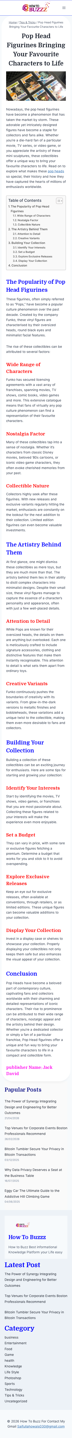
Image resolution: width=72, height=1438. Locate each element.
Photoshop (13, 1378)
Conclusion (19, 265)
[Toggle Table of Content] (57, 201)
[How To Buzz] (36, 7)
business (11, 1337)
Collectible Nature (29, 224)
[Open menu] (63, 8)
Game (9, 1355)
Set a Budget (26, 251)
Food (8, 1349)
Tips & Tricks (14, 1395)
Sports (10, 1384)
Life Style (12, 1372)
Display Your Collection (32, 260)
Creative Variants (29, 238)
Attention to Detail (28, 233)
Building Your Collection (28, 243)
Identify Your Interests (31, 247)
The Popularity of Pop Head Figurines (30, 209)
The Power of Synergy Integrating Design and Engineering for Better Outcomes (31, 1107)
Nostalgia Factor (28, 220)
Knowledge (13, 1366)
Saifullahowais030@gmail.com (41, 1426)
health (9, 1360)
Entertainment (15, 1343)
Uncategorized (16, 1401)
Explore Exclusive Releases (35, 256)
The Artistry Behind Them (29, 229)
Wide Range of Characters (33, 215)
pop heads (56, 171)
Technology (13, 1389)
